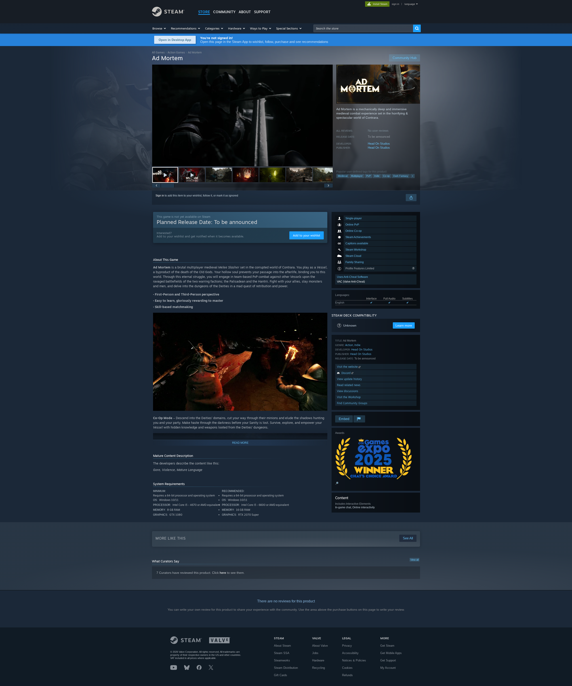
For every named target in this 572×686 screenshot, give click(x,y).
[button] (159, 28)
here (223, 572)
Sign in (160, 195)
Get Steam (387, 645)
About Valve (320, 645)
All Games (158, 52)
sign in (395, 4)
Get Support (388, 660)
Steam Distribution (286, 667)
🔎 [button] (337, 483)
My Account (388, 667)
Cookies (347, 667)
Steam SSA (281, 653)
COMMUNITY (224, 12)
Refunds (347, 675)
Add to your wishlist (306, 235)
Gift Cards (280, 675)
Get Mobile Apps (391, 653)
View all (414, 559)
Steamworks (282, 660)
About (245, 12)
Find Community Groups (352, 403)
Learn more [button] (403, 325)
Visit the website (348, 366)
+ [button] (412, 176)
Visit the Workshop (349, 397)
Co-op (386, 176)
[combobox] (363, 28)
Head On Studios (379, 143)
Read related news (348, 385)
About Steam (282, 645)
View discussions (347, 391)
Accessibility (350, 653)
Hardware (318, 660)
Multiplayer (357, 176)
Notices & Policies (354, 660)
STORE (204, 12)
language (409, 4)
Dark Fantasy (400, 176)
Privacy (347, 645)
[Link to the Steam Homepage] (168, 15)
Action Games (176, 52)
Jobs (315, 653)
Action (349, 345)
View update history (349, 379)
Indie (376, 176)
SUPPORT (262, 12)
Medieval (342, 176)
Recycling (318, 667)
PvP (368, 176)
